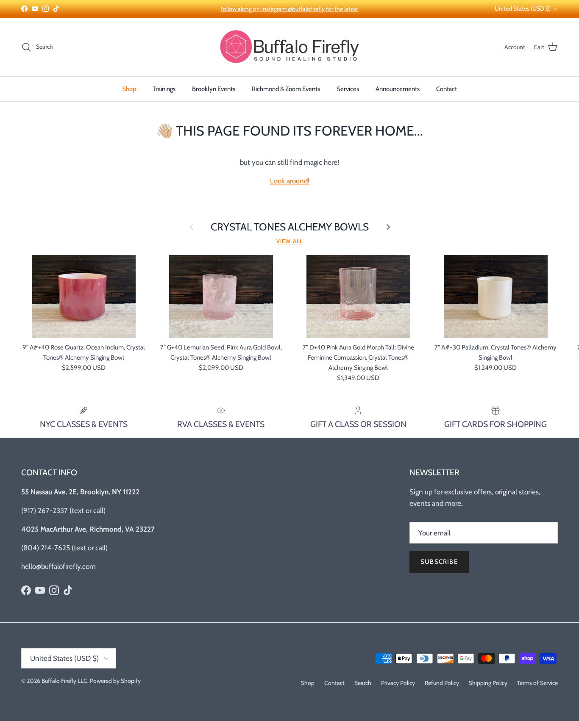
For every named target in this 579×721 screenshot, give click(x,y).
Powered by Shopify (115, 681)
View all (289, 241)
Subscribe (439, 562)
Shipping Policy (488, 683)
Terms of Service (537, 683)
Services (348, 89)
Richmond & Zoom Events (286, 89)
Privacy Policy (398, 683)
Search (362, 683)
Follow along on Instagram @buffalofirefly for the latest (289, 9)
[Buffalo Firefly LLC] (289, 47)
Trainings (164, 89)
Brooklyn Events (213, 89)
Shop (129, 89)
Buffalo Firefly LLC (64, 681)
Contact (446, 89)
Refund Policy (442, 683)
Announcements (398, 89)
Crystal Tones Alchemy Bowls (290, 227)
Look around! (289, 181)
